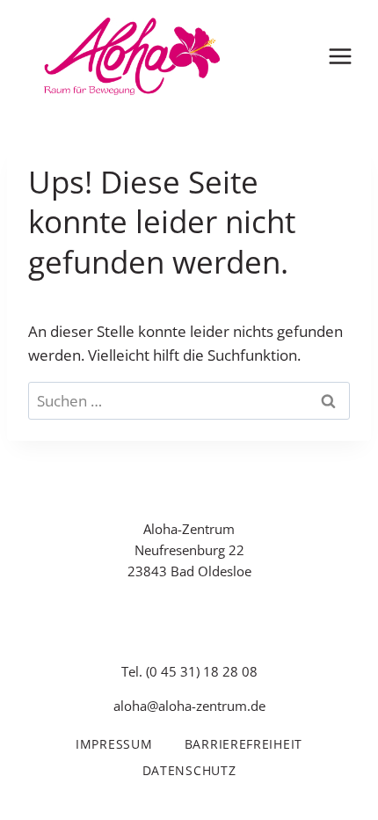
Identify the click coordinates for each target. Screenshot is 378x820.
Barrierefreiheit (243, 744)
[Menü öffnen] (339, 56)
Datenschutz (189, 770)
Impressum (114, 744)
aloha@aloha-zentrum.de (189, 705)
